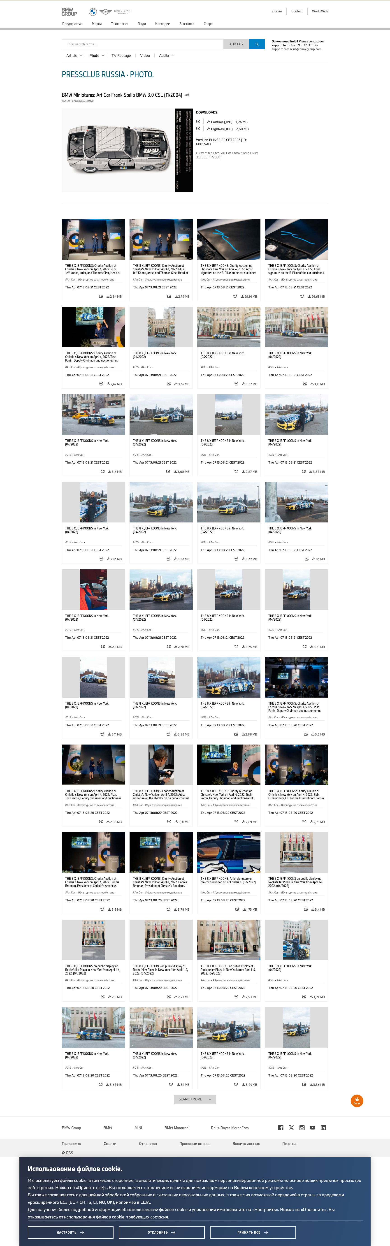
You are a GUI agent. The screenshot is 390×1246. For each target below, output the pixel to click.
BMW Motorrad (176, 1127)
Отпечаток (148, 1143)
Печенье (289, 1143)
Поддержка (71, 1143)
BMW (108, 1127)
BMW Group (71, 1127)
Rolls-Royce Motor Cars (230, 1127)
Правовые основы (195, 1143)
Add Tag (236, 44)
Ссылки (110, 1143)
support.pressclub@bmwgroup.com (297, 49)
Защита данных (246, 1143)
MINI (138, 1127)
